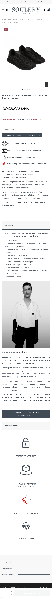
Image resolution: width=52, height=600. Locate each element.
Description (9, 225)
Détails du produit (11, 425)
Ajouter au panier (33, 593)
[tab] (26, 225)
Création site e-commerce (26, 588)
